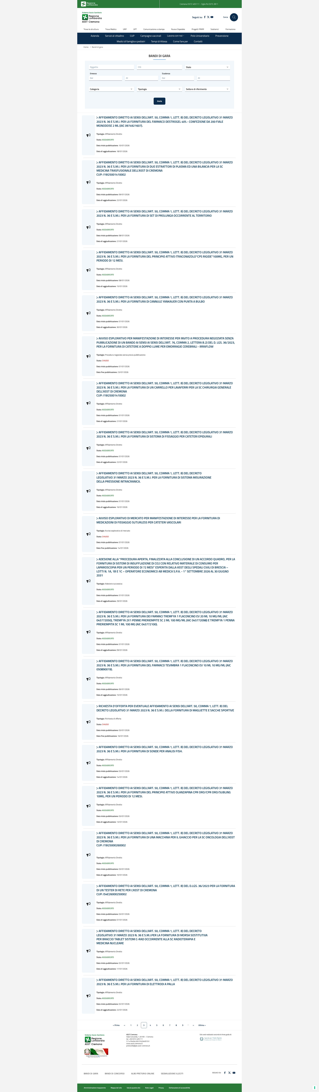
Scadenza (166, 73)
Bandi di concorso (114, 1073)
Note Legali (149, 1087)
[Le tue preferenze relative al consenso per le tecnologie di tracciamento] (314, 1087)
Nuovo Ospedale (178, 29)
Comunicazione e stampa (153, 29)
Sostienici (215, 29)
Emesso (93, 73)
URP (125, 29)
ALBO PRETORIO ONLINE (142, 1073)
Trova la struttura (91, 29)
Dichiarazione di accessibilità (179, 1087)
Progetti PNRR (198, 29)
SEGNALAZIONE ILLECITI (172, 1073)
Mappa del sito (116, 1087)
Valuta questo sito (133, 1087)
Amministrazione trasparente (95, 1087)
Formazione (230, 29)
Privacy (161, 1087)
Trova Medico (110, 29)
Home (85, 47)
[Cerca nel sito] (234, 17)
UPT (135, 29)
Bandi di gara (91, 1073)
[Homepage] (92, 17)
